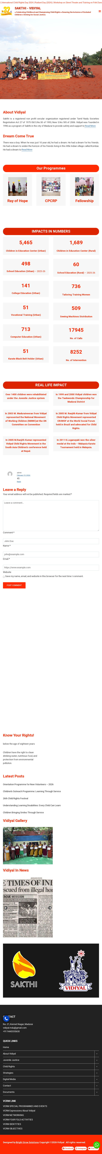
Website (7, 572)
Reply (19, 481)
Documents (9, 1092)
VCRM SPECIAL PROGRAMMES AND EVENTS (25, 1106)
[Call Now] (6, 1019)
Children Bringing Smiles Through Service (23, 812)
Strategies (8, 1073)
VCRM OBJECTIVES (12, 1128)
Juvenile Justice (11, 1060)
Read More (90, 126)
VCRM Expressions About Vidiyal (19, 1110)
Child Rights (9, 1066)
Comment (8, 532)
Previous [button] (5, 845)
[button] (4, 59)
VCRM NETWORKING (13, 1115)
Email (6, 559)
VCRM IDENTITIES (12, 1124)
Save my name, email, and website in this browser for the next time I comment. (44, 576)
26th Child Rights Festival (15, 798)
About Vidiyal (9, 1053)
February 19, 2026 (23, 475)
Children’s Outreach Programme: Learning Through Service (32, 791)
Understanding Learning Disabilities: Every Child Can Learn (32, 805)
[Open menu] (99, 11)
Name (7, 546)
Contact (7, 1085)
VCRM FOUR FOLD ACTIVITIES (18, 1119)
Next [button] (49, 845)
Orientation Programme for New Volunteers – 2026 (28, 784)
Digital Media (9, 1079)
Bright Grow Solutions (27, 1142)
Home (6, 1047)
